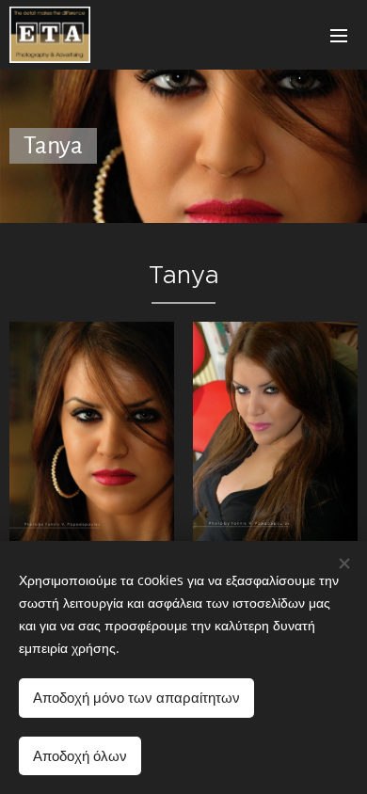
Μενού (339, 35)
